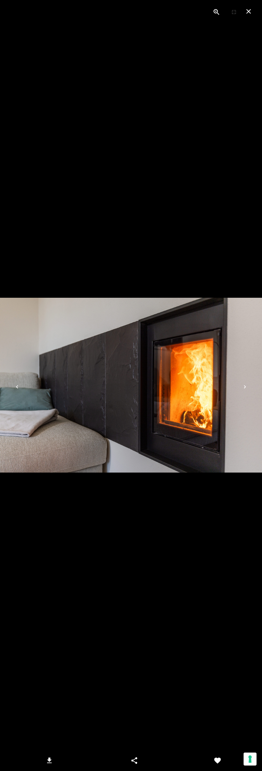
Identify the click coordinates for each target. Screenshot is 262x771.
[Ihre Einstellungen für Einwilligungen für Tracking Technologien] (250, 759)
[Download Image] (49, 761)
